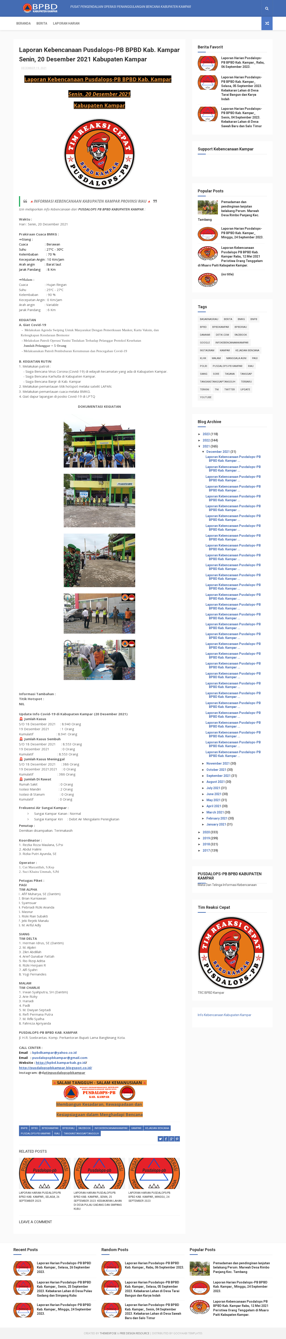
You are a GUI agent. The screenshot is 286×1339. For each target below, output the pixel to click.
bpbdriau (68, 1128)
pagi (255, 358)
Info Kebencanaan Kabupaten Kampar (224, 1015)
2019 (206, 838)
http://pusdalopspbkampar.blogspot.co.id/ (55, 1067)
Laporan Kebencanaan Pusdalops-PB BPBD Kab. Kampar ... (233, 458)
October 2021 (216, 769)
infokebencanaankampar (111, 1128)
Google (205, 342)
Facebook (84, 1128)
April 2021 (214, 806)
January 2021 (216, 824)
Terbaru (246, 381)
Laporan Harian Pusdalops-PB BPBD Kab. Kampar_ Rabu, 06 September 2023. (243, 62)
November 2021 (218, 763)
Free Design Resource (134, 1333)
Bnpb (24, 1128)
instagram (207, 350)
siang (203, 373)
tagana (230, 373)
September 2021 (218, 776)
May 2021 (213, 800)
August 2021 (215, 782)
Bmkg (241, 319)
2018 (206, 844)
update (245, 389)
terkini (204, 389)
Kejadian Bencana (157, 1128)
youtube (205, 397)
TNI (217, 389)
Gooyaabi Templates (187, 1333)
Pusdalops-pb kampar (35, 1133)
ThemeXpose (108, 1333)
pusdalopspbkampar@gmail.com (59, 1057)
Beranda (23, 23)
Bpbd (34, 1128)
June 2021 (214, 794)
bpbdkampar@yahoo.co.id (54, 1052)
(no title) (227, 274)
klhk (203, 358)
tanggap (246, 373)
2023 (206, 434)
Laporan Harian (66, 23)
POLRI (203, 366)
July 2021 (213, 788)
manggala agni (236, 358)
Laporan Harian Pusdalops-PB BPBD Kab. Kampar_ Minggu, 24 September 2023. (149, 1196)
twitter (229, 389)
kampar (136, 1128)
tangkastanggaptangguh (81, 1133)
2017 (206, 850)
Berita (41, 23)
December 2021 (218, 451)
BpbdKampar (50, 1128)
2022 (206, 440)
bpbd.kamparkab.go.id (66, 1062)
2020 (206, 832)
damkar (205, 334)
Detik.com (222, 334)
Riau (57, 1133)
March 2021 (215, 812)
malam (216, 358)
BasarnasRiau (209, 319)
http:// (41, 1062)
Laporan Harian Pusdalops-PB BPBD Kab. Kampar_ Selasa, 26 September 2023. (40, 1196)
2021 (206, 446)
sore (216, 373)
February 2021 (217, 818)
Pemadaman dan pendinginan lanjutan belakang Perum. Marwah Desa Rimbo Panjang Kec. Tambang (228, 210)
